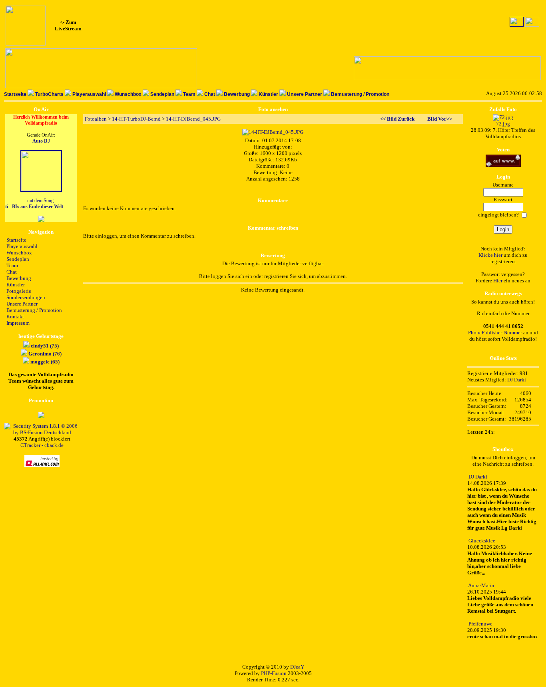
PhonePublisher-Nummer (495, 333)
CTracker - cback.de (42, 445)
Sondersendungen (25, 297)
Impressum (18, 323)
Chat (209, 94)
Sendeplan (162, 94)
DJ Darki (516, 380)
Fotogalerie (18, 291)
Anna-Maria (481, 585)
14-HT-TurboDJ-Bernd (136, 119)
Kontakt (15, 317)
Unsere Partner (304, 94)
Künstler (268, 94)
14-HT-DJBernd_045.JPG (193, 119)
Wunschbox (128, 94)
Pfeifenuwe (480, 624)
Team (189, 94)
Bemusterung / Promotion (360, 94)
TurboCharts (49, 94)
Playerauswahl (89, 94)
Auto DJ (41, 141)
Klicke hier (490, 255)
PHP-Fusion (274, 673)
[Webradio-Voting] (503, 165)
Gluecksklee (481, 541)
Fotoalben (96, 119)
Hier (497, 281)
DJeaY (297, 667)
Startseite (15, 94)
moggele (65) (45, 362)
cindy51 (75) (45, 346)
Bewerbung (237, 94)
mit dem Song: (32, 203)
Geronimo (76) (45, 354)
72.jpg (503, 124)
